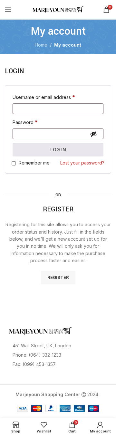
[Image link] (40, 330)
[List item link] (58, 355)
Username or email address (44, 97)
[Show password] (93, 134)
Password (25, 122)
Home (41, 45)
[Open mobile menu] (8, 9)
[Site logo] (58, 9)
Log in (58, 149)
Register (58, 277)
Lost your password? (82, 162)
